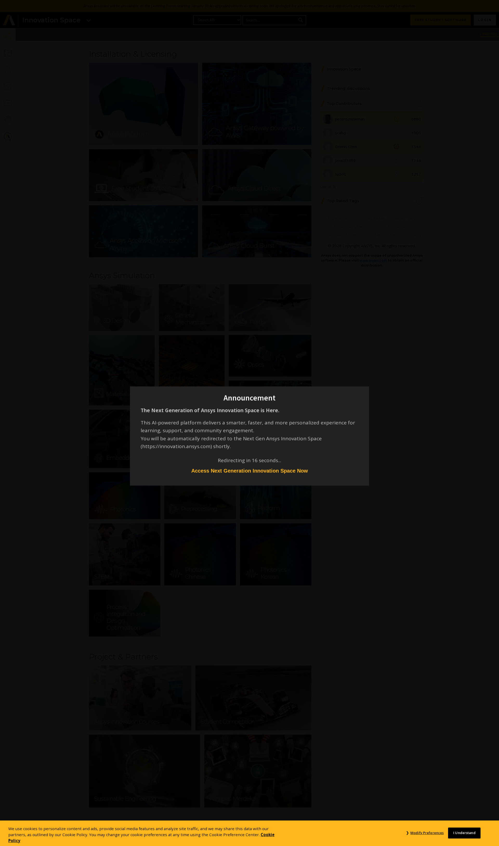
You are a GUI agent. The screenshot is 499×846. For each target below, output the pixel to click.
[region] (249, 833)
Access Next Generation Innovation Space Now (249, 471)
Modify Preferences (427, 832)
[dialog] (249, 423)
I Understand (464, 832)
